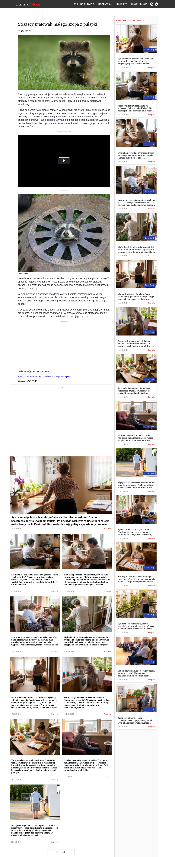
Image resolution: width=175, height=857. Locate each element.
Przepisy (121, 4)
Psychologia (139, 4)
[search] (156, 4)
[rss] (151, 4)
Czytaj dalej (61, 852)
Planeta (28, 4)
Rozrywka (105, 4)
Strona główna (84, 4)
